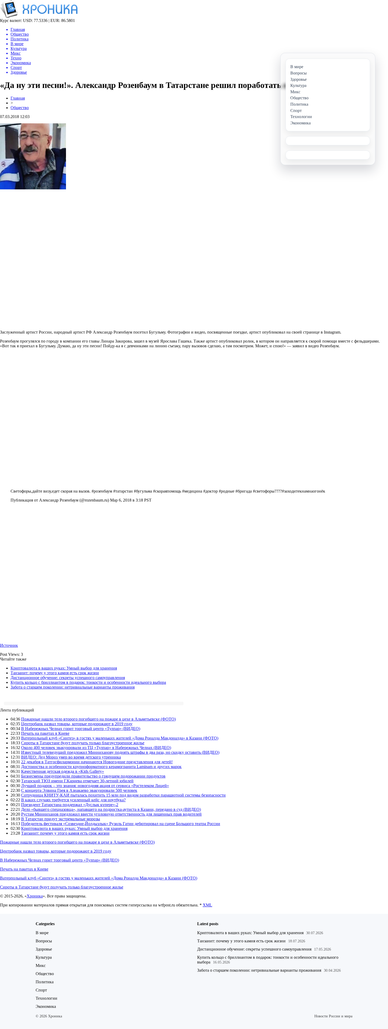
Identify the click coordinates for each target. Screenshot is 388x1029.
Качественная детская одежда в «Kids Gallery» (62, 771)
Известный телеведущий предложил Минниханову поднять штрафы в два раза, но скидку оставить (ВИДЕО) (120, 752)
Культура (44, 957)
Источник (9, 645)
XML (207, 905)
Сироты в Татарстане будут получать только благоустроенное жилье (82, 743)
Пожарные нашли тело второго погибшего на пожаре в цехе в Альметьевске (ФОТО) (98, 719)
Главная (18, 98)
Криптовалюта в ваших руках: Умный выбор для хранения (64, 668)
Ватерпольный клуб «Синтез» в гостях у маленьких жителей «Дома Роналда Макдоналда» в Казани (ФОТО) (119, 738)
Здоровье (44, 949)
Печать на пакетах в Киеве (45, 733)
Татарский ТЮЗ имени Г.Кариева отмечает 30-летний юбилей (77, 781)
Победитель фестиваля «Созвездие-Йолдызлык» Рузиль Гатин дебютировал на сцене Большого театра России (120, 823)
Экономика (46, 1006)
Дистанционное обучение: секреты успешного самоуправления (68, 677)
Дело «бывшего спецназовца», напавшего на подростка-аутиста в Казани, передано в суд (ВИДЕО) (111, 809)
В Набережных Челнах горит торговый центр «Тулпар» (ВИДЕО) (80, 728)
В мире (42, 932)
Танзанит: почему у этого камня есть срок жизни (55, 673)
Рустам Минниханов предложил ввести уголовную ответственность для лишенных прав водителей (111, 814)
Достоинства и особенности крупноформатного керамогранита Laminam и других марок (101, 766)
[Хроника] (39, 17)
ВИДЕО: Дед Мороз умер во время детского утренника (71, 757)
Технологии (46, 998)
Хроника (35, 896)
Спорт (41, 990)
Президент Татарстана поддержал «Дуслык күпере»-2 (69, 804)
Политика (45, 982)
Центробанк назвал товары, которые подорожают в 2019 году (77, 724)
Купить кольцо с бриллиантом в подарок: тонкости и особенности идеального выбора (88, 682)
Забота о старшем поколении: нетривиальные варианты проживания (73, 687)
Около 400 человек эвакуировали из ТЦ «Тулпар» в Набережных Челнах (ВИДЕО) (96, 747)
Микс (41, 965)
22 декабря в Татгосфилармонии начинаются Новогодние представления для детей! (97, 762)
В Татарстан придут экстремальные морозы (60, 819)
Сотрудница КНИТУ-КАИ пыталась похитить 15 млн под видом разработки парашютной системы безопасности (123, 795)
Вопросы (44, 941)
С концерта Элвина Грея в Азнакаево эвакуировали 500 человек (79, 790)
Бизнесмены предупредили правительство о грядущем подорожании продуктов (93, 776)
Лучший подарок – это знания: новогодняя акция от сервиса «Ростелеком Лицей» (95, 785)
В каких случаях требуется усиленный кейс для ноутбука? (73, 800)
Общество (20, 107)
